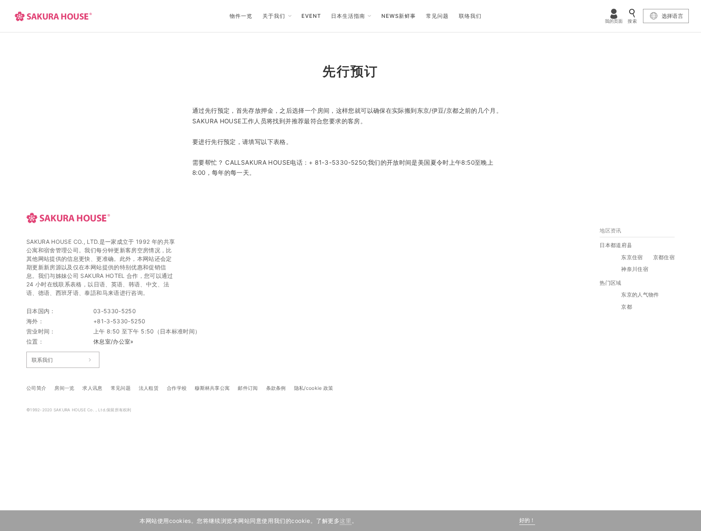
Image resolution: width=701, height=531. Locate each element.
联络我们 (470, 16)
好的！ (527, 520)
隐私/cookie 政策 (313, 388)
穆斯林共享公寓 (212, 388)
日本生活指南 (348, 16)
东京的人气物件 (640, 294)
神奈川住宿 (634, 269)
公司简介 (36, 388)
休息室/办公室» (113, 341)
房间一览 (64, 388)
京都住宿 (664, 257)
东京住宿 (632, 257)
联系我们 (42, 360)
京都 (626, 306)
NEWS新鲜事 (398, 16)
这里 (345, 520)
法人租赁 (149, 388)
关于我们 (273, 16)
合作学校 (177, 388)
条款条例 (276, 388)
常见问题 (437, 16)
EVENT (311, 16)
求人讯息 (92, 388)
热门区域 (610, 282)
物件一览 (241, 16)
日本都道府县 (616, 245)
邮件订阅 (248, 388)
